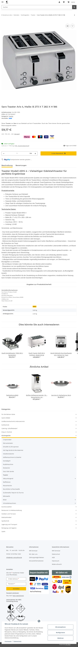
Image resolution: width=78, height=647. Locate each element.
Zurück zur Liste (7, 15)
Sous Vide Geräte (8, 471)
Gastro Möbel (6, 418)
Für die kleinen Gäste (8, 414)
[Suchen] (74, 7)
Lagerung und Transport (9, 524)
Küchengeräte (6, 435)
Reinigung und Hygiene (9, 528)
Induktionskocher (8, 454)
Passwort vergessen (12, 593)
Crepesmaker (7, 440)
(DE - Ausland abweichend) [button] (22, 146)
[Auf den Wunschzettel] (72, 26)
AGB (53, 557)
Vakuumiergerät (8, 478)
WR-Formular (33, 551)
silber (34, 306)
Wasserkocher (7, 485)
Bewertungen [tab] (21, 165)
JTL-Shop (68, 644)
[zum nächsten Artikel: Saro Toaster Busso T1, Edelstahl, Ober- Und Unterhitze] (74, 15)
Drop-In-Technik (7, 432)
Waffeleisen (7, 482)
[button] (59, 2)
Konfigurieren (60, 632)
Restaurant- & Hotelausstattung (12, 510)
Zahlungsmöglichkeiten (36, 557)
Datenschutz (17, 641)
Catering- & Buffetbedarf (9, 428)
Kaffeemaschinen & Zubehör (12, 457)
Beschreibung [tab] (7, 165)
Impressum (8, 641)
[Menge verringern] (4, 153)
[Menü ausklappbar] (2, 1)
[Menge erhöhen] (35, 153)
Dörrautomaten (8, 443)
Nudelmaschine (8, 464)
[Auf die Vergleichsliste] (67, 26)
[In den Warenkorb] (3, 21)
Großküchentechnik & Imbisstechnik (13, 421)
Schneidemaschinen (9, 503)
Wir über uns (33, 554)
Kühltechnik (5, 425)
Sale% (3, 531)
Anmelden (16, 589)
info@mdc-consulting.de (14, 557)
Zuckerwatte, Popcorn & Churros (13, 493)
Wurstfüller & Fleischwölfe (11, 489)
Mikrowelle (6, 496)
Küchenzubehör (7, 507)
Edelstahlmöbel (6, 517)
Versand (17, 134)
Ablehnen (60, 638)
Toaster (11, 116)
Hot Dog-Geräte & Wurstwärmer (13, 450)
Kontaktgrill (6, 461)
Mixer (5, 500)
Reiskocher (6, 468)
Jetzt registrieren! (18, 596)
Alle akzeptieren (60, 627)
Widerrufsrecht (57, 564)
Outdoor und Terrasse (9, 514)
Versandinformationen (36, 561)
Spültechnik (5, 521)
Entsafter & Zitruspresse (11, 447)
